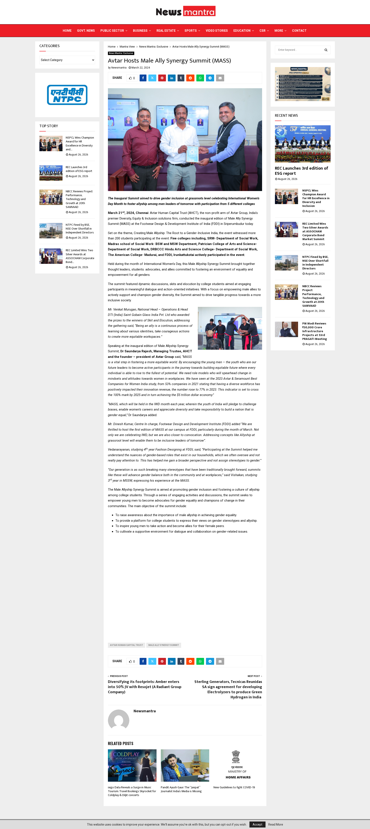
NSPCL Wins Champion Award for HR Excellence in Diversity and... (80, 143)
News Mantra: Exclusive (121, 53)
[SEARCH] (326, 50)
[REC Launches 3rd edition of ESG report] (51, 173)
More (279, 30)
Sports (191, 30)
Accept (257, 824)
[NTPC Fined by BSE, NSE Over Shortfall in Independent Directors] (51, 230)
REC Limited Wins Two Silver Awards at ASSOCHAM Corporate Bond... (80, 256)
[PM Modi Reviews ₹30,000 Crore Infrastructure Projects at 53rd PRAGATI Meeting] (286, 329)
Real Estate (166, 30)
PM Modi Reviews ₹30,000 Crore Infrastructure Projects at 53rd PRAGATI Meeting (314, 331)
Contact (299, 30)
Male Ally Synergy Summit (163, 645)
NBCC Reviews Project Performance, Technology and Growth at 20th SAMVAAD (79, 199)
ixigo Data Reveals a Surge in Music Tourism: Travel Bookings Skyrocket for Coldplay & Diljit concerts (132, 791)
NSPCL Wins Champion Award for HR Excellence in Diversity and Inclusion (316, 198)
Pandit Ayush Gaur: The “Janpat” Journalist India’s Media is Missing (181, 789)
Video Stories (217, 30)
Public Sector (112, 30)
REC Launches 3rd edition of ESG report (79, 169)
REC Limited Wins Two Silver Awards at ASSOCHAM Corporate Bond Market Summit (315, 231)
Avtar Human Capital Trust (126, 645)
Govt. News (86, 30)
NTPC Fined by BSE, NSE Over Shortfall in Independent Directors (80, 228)
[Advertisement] (185, 585)
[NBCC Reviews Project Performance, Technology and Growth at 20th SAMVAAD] (51, 197)
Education (242, 30)
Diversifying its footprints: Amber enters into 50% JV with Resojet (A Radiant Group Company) (144, 687)
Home (67, 30)
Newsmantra (119, 67)
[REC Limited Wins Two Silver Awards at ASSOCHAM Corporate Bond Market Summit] (51, 256)
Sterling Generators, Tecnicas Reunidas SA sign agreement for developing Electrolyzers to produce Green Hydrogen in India (228, 690)
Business (140, 30)
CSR (263, 30)
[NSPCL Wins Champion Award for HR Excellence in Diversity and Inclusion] (51, 143)
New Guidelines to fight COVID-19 (234, 787)
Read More (275, 824)
